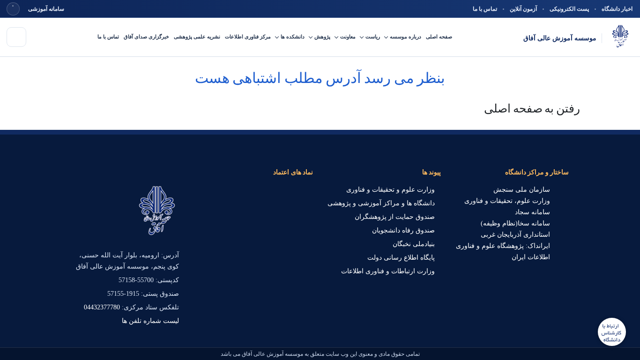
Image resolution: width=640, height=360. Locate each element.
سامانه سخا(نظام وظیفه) (515, 223)
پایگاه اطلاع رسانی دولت (401, 257)
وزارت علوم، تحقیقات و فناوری (507, 200)
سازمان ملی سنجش (521, 189)
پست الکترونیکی (569, 9)
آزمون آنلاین (523, 9)
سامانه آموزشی (46, 9)
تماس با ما (485, 9)
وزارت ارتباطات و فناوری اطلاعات (388, 271)
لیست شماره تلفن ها (150, 320)
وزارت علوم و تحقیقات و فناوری (390, 189)
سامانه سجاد (532, 212)
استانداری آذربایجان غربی (515, 234)
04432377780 (102, 307)
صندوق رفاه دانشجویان (403, 230)
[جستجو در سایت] (13, 8)
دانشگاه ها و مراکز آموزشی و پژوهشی (381, 203)
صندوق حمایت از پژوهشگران (395, 216)
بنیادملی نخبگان (414, 244)
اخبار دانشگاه (617, 9)
